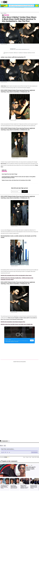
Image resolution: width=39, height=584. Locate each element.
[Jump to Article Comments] (4, 52)
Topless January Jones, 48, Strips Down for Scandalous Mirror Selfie (16, 180)
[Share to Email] (31, 52)
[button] (2, 2)
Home (2, 13)
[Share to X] (16, 52)
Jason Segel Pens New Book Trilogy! (9, 174)
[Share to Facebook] (9, 52)
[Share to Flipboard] (23, 52)
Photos (5, 13)
